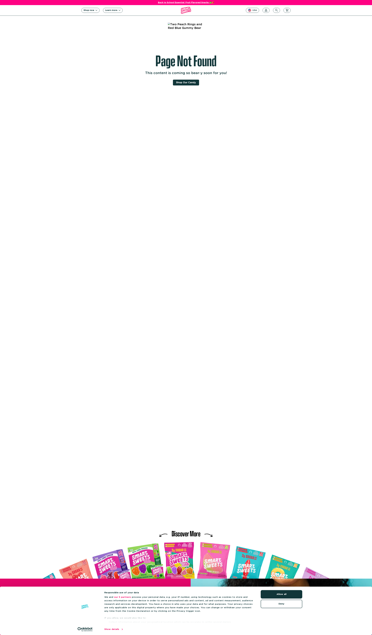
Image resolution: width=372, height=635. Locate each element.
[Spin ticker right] (208, 533)
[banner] (186, 10)
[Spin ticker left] (163, 533)
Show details (111, 629)
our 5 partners (122, 597)
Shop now (89, 10)
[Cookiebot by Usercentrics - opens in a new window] (85, 629)
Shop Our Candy (186, 82)
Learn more (111, 10)
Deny (281, 604)
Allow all (281, 594)
